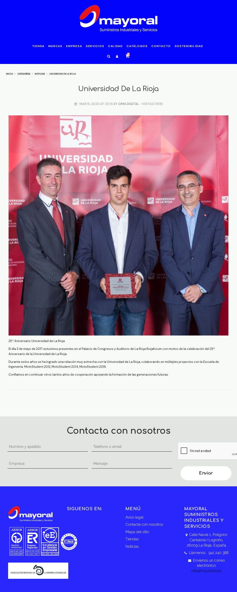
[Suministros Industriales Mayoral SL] (118, 18)
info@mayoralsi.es (206, 571)
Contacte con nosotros (144, 524)
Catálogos (137, 46)
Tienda (38, 46)
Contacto (161, 46)
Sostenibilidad (189, 46)
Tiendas (132, 539)
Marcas (55, 46)
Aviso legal (134, 517)
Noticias (132, 546)
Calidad (115, 46)
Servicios (95, 46)
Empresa (74, 46)
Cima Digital (128, 104)
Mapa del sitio (137, 532)
